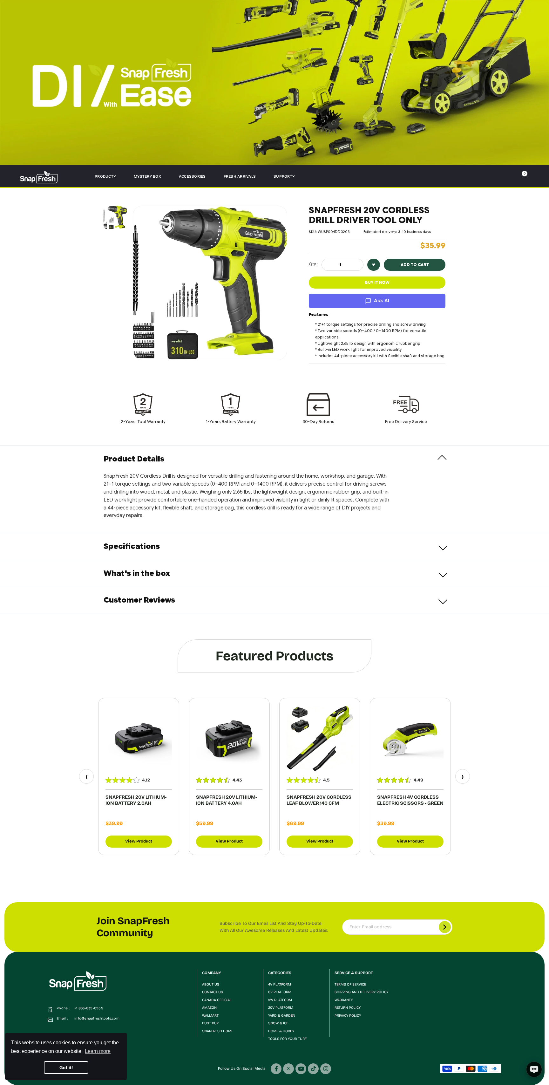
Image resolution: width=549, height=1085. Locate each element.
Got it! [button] (66, 1067)
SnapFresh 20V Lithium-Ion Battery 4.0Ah (226, 800)
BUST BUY (210, 1023)
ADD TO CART (415, 264)
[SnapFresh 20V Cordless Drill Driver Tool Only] (115, 217)
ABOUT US (210, 984)
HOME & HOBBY (281, 1031)
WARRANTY (344, 1000)
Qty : (313, 264)
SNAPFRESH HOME (217, 1031)
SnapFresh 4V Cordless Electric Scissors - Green (410, 800)
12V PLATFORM (280, 1000)
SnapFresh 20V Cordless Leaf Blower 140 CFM (319, 800)
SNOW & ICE (278, 1023)
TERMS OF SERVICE (350, 984)
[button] (493, 176)
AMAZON (209, 1008)
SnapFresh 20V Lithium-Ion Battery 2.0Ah (135, 800)
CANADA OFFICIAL (217, 1000)
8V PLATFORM (279, 992)
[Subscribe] (445, 927)
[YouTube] (300, 1068)
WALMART (210, 1015)
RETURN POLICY (348, 1008)
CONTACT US (212, 992)
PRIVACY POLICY (348, 1015)
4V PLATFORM (279, 984)
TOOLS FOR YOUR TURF (287, 1039)
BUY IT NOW (377, 282)
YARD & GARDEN (281, 1015)
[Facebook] (276, 1068)
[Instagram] (325, 1068)
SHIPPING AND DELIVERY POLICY (361, 992)
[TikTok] (313, 1068)
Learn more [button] (98, 1051)
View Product (138, 841)
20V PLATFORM (280, 1008)
